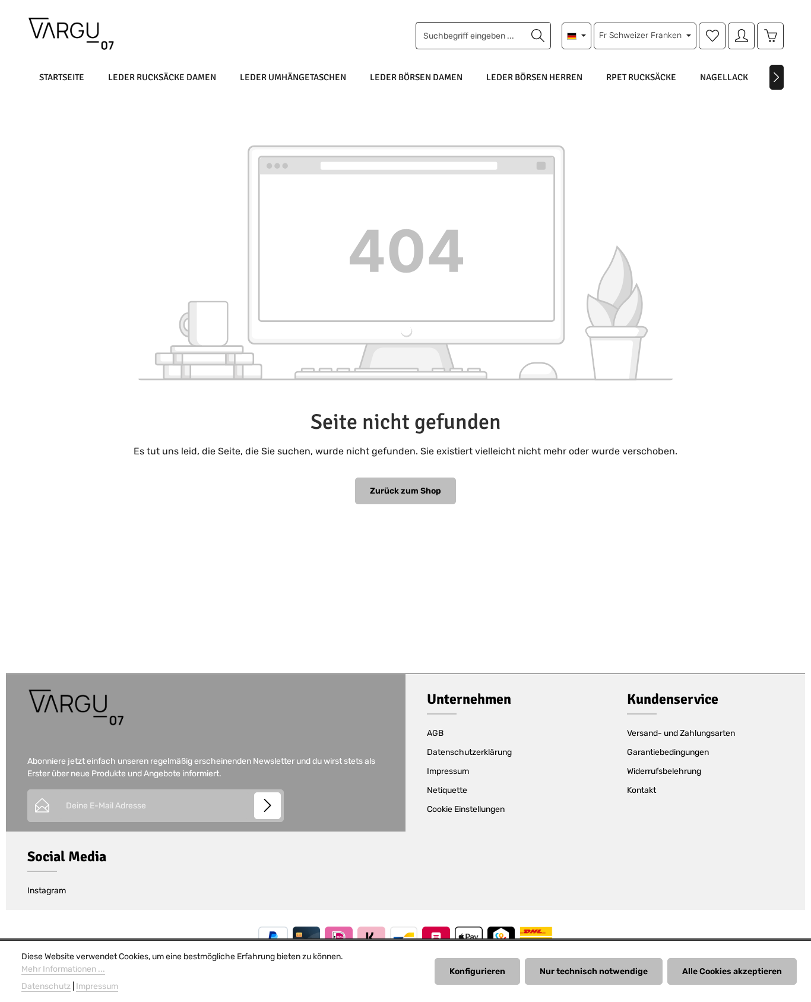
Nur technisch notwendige (594, 971)
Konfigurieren (477, 971)
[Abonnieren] (267, 805)
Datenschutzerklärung (469, 752)
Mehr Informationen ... (63, 969)
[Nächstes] (776, 77)
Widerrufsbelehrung (664, 771)
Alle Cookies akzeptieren (732, 971)
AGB (435, 733)
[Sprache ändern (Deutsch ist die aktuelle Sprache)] (577, 36)
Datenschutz (46, 986)
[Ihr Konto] (741, 36)
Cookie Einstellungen (466, 809)
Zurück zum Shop (405, 491)
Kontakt (641, 790)
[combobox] (471, 35)
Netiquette (447, 790)
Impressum (448, 771)
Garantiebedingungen (668, 752)
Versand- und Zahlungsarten (681, 733)
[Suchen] (538, 35)
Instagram (46, 891)
